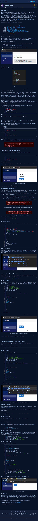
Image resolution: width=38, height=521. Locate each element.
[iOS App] (24, 511)
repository (19, 502)
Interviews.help (28, 514)
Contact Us (6, 513)
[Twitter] (13, 511)
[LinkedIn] (15, 511)
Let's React (19, 514)
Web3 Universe (23, 514)
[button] (36, 1)
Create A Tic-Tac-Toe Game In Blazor (13, 33)
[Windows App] (20, 511)
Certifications (4, 514)
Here (18, 19)
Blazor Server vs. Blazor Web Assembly (13, 25)
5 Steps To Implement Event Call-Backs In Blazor (15, 26)
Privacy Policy (10, 513)
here (21, 121)
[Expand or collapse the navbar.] (1, 1)
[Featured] (34, 5)
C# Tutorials (22, 513)
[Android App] (22, 511)
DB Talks (16, 514)
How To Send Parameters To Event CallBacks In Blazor (16, 27)
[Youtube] (18, 511)
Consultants (26, 513)
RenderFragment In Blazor (11, 28)
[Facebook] (11, 511)
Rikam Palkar (8, 7)
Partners (19, 513)
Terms (14, 513)
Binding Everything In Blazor (11, 34)
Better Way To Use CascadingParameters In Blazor (15, 32)
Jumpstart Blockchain (33, 514)
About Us (3, 513)
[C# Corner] (3, 1)
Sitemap (7, 514)
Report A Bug (32, 513)
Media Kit (16, 513)
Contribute (32, 1)
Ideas (29, 513)
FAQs (35, 513)
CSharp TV (12, 514)
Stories (10, 514)
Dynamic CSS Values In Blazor (12, 29)
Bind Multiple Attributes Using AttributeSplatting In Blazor (16, 30)
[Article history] (11, 7)
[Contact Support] (26, 511)
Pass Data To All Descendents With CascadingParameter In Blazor (18, 31)
